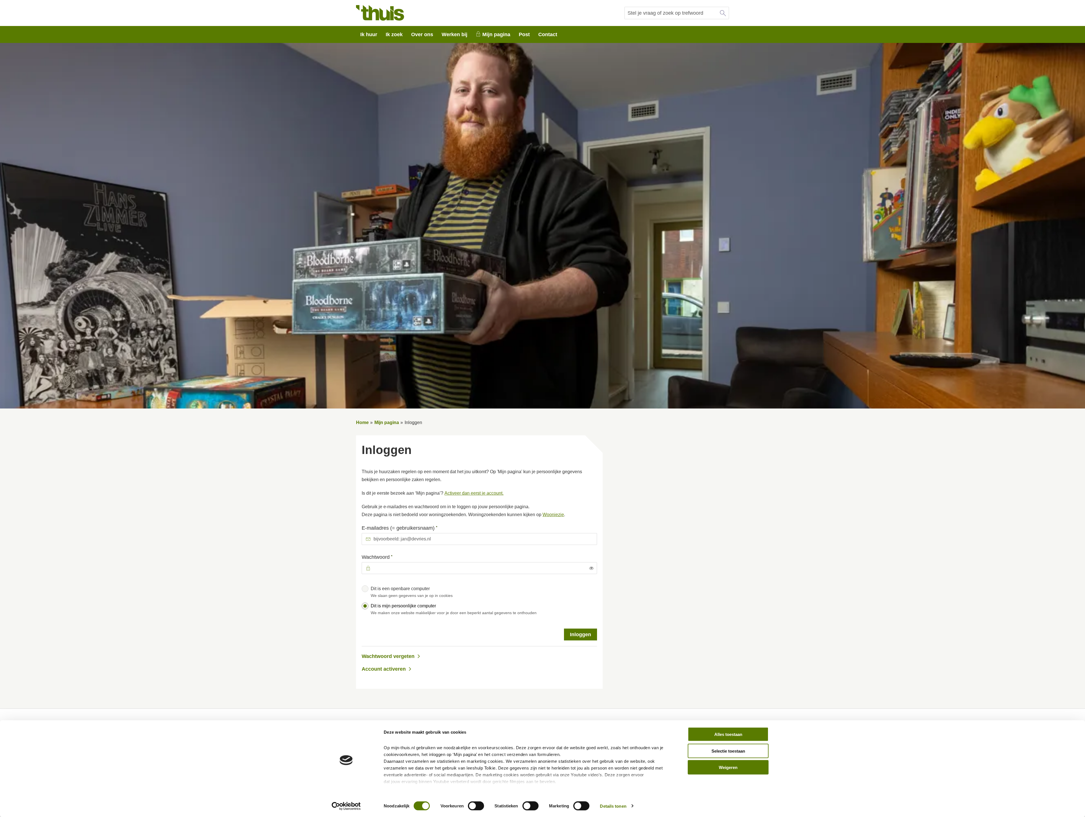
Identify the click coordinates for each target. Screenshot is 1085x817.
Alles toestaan (728, 734)
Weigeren (728, 767)
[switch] (476, 805)
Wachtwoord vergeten (388, 656)
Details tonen (613, 805)
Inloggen (580, 634)
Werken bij (454, 34)
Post (524, 34)
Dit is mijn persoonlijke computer (454, 609)
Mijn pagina (496, 34)
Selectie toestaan (728, 750)
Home (362, 422)
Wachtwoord (388, 556)
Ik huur (368, 34)
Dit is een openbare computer (412, 592)
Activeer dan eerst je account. (474, 493)
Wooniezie (553, 514)
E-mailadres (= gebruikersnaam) (410, 527)
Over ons (422, 34)
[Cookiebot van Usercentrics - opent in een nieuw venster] (346, 806)
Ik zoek (394, 34)
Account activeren (384, 669)
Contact (547, 34)
